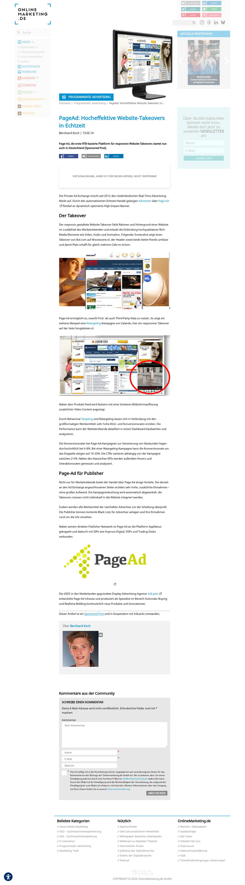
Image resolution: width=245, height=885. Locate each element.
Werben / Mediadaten (193, 826)
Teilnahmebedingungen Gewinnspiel (202, 860)
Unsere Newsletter (31, 56)
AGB (182, 855)
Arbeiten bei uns (190, 841)
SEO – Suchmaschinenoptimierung (80, 831)
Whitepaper (31, 66)
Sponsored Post (94, 613)
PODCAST (28, 113)
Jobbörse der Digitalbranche (137, 850)
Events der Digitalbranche (135, 855)
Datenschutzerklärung (119, 789)
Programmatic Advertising (90, 103)
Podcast (124, 860)
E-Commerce (67, 841)
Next (224, 60)
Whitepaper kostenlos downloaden (141, 836)
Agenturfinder (128, 826)
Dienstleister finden (132, 846)
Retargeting (93, 323)
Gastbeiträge (188, 831)
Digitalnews (27, 47)
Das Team (186, 836)
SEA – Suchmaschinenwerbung (78, 836)
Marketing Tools (69, 850)
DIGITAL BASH (31, 106)
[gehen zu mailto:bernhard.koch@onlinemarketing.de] (100, 635)
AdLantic (153, 593)
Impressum (187, 846)
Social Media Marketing (74, 826)
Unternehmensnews (32, 52)
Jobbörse (29, 85)
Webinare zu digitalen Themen (138, 841)
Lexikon (24, 61)
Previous (182, 60)
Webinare (29, 72)
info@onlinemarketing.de (134, 778)
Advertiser (144, 201)
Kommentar (69, 720)
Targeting (87, 419)
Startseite (64, 103)
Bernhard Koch (80, 626)
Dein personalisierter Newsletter (139, 831)
